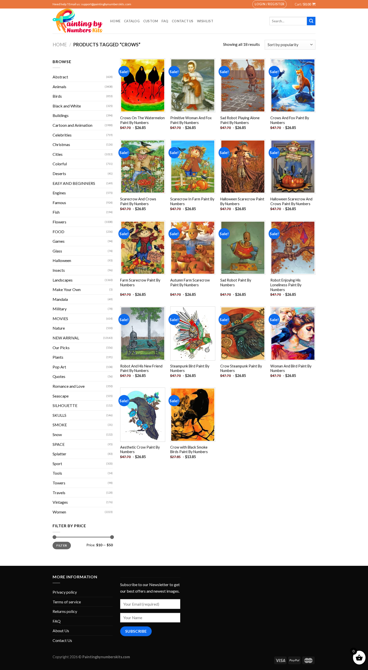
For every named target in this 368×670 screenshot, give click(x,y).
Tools (57, 473)
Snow (57, 434)
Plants (58, 357)
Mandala (60, 299)
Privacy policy (65, 592)
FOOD (58, 231)
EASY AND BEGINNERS (74, 183)
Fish (56, 212)
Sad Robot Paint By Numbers (235, 282)
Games (59, 241)
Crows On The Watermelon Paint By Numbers (142, 120)
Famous (59, 202)
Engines (59, 192)
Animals (59, 86)
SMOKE (60, 424)
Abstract (60, 76)
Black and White (67, 105)
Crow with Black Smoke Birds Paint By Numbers (189, 449)
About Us (61, 630)
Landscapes (63, 280)
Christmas (61, 144)
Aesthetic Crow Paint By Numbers (140, 449)
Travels (59, 492)
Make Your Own (67, 289)
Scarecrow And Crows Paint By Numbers (138, 201)
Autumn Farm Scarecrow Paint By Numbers (190, 282)
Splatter (59, 453)
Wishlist (205, 21)
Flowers (59, 221)
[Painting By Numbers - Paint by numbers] (78, 21)
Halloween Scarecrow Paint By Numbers (242, 201)
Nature (59, 328)
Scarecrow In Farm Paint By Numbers (192, 201)
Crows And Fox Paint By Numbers (289, 120)
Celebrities (62, 134)
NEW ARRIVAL (66, 337)
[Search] (311, 21)
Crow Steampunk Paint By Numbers (241, 368)
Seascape (61, 395)
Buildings (61, 115)
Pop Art (59, 366)
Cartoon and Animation (72, 125)
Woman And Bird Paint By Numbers (290, 368)
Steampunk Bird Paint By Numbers (189, 368)
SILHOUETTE (65, 405)
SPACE (59, 444)
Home (115, 21)
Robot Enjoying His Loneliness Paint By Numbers (285, 285)
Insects (59, 270)
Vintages (60, 502)
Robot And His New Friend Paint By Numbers (141, 368)
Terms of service (67, 601)
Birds (57, 96)
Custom (150, 21)
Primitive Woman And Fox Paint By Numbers (191, 120)
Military (60, 308)
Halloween (62, 260)
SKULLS (59, 415)
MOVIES (60, 318)
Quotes (59, 376)
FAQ (164, 21)
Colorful (60, 163)
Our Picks (61, 347)
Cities (58, 154)
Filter (61, 545)
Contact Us (183, 21)
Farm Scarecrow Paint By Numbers (140, 282)
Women (59, 511)
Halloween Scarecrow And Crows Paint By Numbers (291, 201)
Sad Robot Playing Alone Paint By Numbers (240, 120)
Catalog (132, 21)
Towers (59, 482)
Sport (57, 463)
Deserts (59, 173)
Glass (57, 250)
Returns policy (65, 611)
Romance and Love (69, 386)
